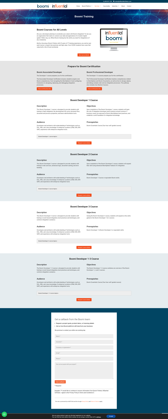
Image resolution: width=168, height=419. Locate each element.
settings (98, 417)
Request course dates (84, 143)
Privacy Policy (85, 401)
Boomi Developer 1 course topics (47, 136)
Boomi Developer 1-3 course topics (48, 293)
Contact (129, 6)
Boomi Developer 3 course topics (47, 241)
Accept (111, 416)
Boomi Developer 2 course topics (47, 188)
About (123, 6)
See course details (84, 55)
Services (97, 6)
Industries (114, 6)
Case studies (106, 6)
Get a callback (60, 382)
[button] (4, 414)
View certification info (44, 89)
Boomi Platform (86, 6)
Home (78, 6)
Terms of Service (95, 401)
